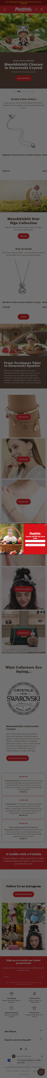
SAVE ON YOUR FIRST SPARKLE (35, 544)
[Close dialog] (46, 525)
